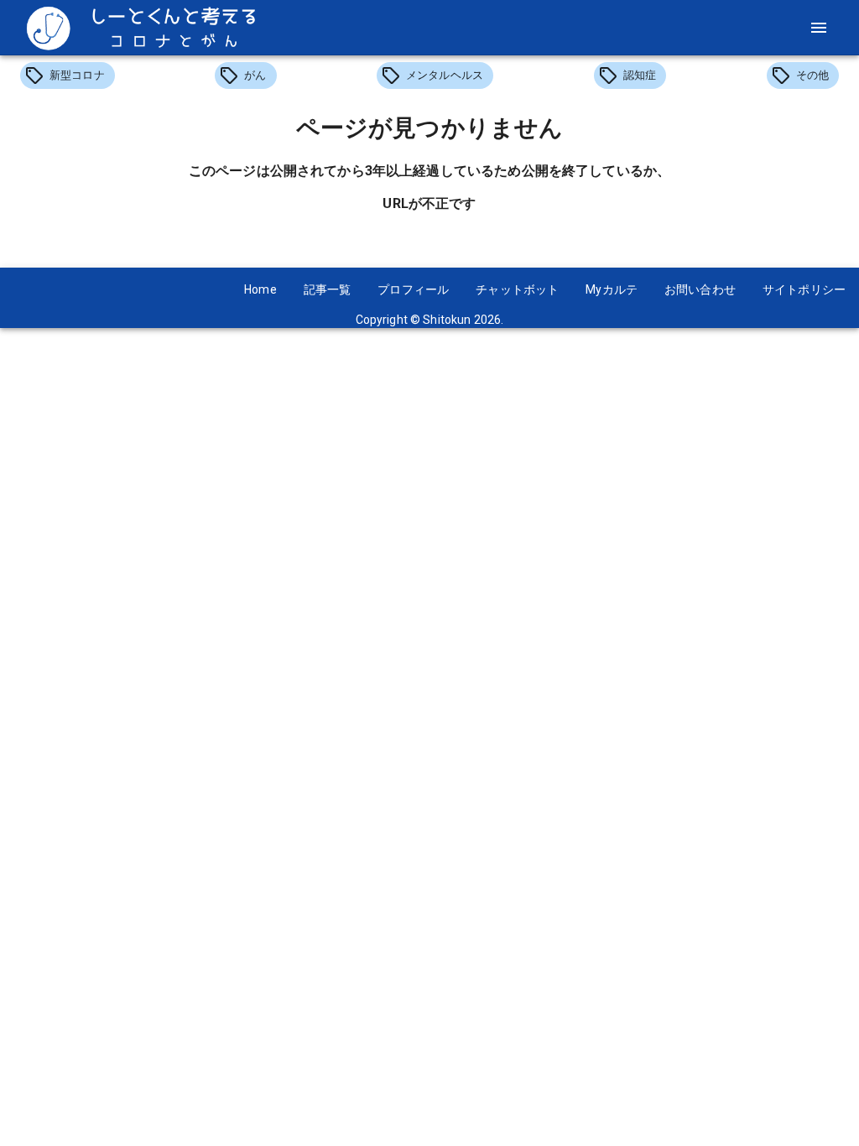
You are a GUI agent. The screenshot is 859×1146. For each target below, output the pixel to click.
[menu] (819, 28)
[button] (67, 75)
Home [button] (260, 289)
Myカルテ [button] (612, 289)
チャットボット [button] (517, 289)
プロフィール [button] (413, 289)
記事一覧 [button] (327, 289)
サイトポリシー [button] (804, 289)
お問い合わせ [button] (700, 289)
